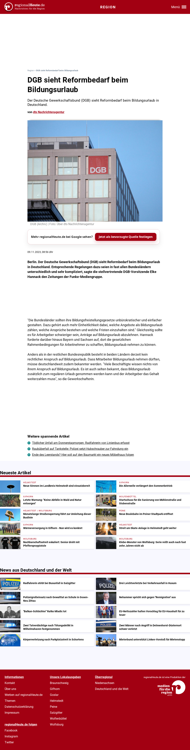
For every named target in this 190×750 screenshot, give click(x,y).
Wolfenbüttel (58, 718)
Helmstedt (56, 701)
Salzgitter (56, 712)
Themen (10, 701)
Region (30, 70)
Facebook (11, 730)
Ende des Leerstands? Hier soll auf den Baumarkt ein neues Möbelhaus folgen (83, 454)
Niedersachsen (104, 683)
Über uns (10, 689)
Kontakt (10, 683)
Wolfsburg (56, 724)
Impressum (12, 712)
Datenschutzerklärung (19, 706)
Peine (53, 706)
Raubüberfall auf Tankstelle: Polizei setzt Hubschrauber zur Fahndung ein (80, 449)
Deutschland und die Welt (111, 689)
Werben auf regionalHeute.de (23, 695)
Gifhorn (55, 689)
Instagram (11, 736)
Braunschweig (59, 683)
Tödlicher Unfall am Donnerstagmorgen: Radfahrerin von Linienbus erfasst (81, 443)
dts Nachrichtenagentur (48, 112)
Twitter (9, 742)
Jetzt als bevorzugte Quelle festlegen (126, 237)
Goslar (54, 695)
